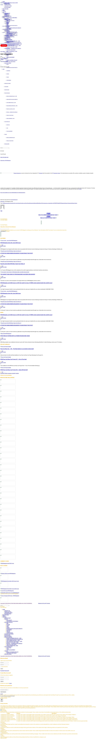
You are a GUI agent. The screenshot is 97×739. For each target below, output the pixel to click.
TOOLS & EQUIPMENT (10, 57)
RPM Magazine (62, 203)
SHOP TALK (8, 124)
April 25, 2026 (3, 339)
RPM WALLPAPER (6, 42)
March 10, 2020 (3, 58)
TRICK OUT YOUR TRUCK (10, 49)
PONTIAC (8, 630)
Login (3, 69)
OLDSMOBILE (8, 70)
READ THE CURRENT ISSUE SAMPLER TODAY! (47, 214)
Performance (43, 203)
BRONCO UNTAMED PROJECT (11, 60)
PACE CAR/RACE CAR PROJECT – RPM (11, 105)
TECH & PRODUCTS (7, 52)
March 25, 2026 (3, 267)
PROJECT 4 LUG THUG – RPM (10, 34)
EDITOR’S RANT (6, 18)
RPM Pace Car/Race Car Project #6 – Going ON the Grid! (14, 369)
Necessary (4, 710)
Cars (21, 203)
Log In (10, 683)
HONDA (7, 64)
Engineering (32, 203)
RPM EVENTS (9, 620)
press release (48, 203)
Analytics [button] (2, 728)
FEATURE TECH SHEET (7, 83)
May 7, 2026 (2, 256)
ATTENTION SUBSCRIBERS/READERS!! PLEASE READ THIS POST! (16, 253)
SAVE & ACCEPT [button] (3, 738)
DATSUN (7, 22)
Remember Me (5, 666)
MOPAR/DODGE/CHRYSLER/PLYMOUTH (13, 27)
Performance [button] (3, 725)
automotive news (15, 203)
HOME (3, 1)
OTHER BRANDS (8, 80)
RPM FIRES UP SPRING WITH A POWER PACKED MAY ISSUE (15, 335)
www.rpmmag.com (14, 199)
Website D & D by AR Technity (44, 603)
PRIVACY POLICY (7, 4)
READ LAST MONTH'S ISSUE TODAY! (48, 217)
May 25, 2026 (3, 246)
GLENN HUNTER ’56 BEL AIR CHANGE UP (13, 42)
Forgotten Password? (4, 670)
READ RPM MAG (5, 8)
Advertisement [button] (3, 731)
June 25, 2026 (3, 286)
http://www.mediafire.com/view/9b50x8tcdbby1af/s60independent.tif (12, 192)
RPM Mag (57, 203)
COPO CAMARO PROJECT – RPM (11, 102)
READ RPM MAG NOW (4, 157)
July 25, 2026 (3, 277)
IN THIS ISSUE (6, 86)
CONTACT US (6, 13)
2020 (3, 203)
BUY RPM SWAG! (7, 7)
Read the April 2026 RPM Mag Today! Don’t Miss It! (12, 263)
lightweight (36, 203)
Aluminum (41, 173)
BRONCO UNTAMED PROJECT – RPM (11, 96)
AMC (7, 51)
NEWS (4, 51)
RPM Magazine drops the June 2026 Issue (10, 242)
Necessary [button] (2, 708)
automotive (10, 203)
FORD (7, 626)
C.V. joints (79, 189)
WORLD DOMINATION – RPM (11, 51)
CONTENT (4, 11)
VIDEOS (3, 615)
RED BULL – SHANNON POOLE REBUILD (13, 48)
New (38, 203)
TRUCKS (5, 134)
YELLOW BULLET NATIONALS (11, 17)
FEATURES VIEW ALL (7, 48)
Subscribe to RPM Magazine (5, 160)
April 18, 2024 (3, 352)
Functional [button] (2, 722)
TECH (7, 648)
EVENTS (5, 19)
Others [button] (1, 734)
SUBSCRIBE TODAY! (8, 5)
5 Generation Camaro (56, 173)
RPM (55, 203)
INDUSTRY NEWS (6, 89)
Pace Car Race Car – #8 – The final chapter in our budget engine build (17, 348)
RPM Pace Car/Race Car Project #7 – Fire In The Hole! (13, 359)
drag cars (23, 203)
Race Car (52, 203)
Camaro (19, 203)
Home (1, 51)
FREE (48, 213)
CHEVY (7, 23)
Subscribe (4, 45)
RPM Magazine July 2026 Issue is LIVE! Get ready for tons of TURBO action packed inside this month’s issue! (26, 282)
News (40, 203)
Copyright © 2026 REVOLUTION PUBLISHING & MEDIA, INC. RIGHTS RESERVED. (16, 603)
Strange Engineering (17, 173)
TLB (4, 57)
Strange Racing (74, 203)
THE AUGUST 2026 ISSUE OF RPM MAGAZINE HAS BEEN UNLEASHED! (17, 274)
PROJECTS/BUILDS (7, 31)
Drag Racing (27, 203)
